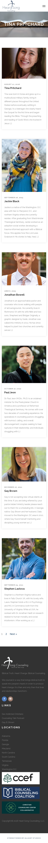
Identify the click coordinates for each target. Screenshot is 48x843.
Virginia (5, 765)
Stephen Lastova (14, 588)
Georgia (5, 744)
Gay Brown (10, 490)
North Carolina (8, 753)
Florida (5, 740)
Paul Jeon (10, 392)
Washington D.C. (9, 769)
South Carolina (8, 757)
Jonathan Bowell (14, 294)
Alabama (6, 736)
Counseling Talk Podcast (13, 718)
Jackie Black (11, 201)
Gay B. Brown (8, 722)
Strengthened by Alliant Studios (24, 838)
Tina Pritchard (12, 88)
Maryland (6, 748)
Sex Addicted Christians (12, 714)
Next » (13, 634)
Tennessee (7, 761)
